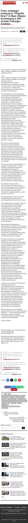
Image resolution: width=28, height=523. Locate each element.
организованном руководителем (11, 406)
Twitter (14, 387)
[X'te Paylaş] (11, 380)
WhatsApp (20, 387)
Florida (23, 395)
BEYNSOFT (19, 513)
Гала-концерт (21, 398)
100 (6, 393)
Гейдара (4, 403)
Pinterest (14, 389)
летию (19, 403)
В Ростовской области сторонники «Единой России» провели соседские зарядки (17, 438)
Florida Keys (5, 397)
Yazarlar (17, 507)
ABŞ (9, 393)
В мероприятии (12, 398)
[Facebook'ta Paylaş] (7, 380)
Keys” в (12, 397)
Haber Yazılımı (4, 513)
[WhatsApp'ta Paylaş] (15, 380)
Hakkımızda (3, 507)
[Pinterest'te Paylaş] (19, 380)
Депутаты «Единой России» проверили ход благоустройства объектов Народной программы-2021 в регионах (13, 466)
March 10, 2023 (16, 60)
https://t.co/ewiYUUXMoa (12, 53)
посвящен (5, 408)
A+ (21, 31)
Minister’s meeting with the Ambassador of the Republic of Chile (11, 413)
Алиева (4, 398)
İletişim (24, 507)
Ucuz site (24, 513)
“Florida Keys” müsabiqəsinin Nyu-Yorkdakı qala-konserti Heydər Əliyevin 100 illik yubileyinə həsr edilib (16, 419)
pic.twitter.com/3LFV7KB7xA (11, 55)
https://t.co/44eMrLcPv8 (12, 45)
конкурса (13, 403)
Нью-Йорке (5, 404)
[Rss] (14, 518)
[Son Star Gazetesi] (9, 3)
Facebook (7, 387)
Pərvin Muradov (20, 397)
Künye (10, 507)
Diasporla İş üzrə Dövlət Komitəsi (10, 395)
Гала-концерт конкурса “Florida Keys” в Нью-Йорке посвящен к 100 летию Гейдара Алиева (14, 401)
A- (24, 31)
